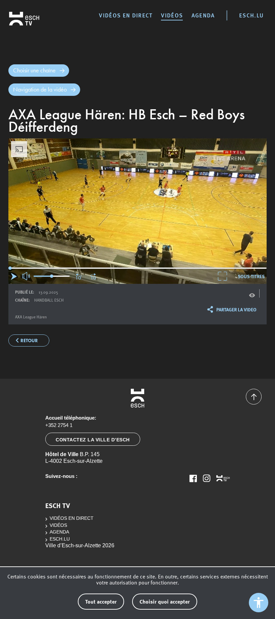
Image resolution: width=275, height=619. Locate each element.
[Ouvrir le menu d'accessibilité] (258, 602)
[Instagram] (207, 478)
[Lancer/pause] (13, 276)
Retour (29, 341)
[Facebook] (193, 478)
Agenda (203, 15)
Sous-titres (251, 276)
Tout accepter (101, 601)
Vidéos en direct (125, 15)
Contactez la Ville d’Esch (93, 439)
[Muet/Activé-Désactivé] (26, 276)
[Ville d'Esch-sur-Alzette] (137, 398)
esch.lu (251, 15)
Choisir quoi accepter (165, 601)
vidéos (172, 15)
